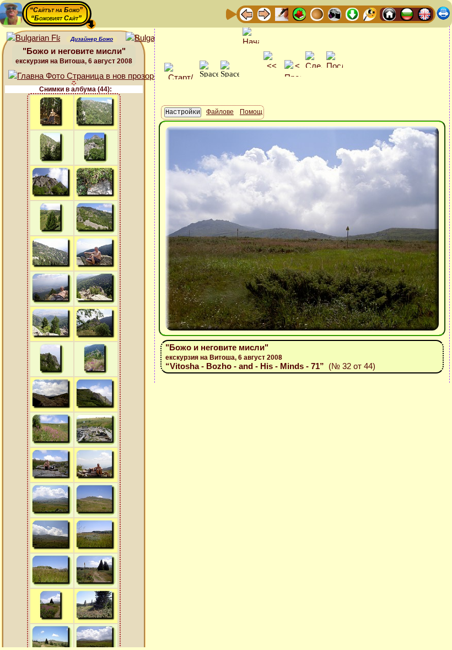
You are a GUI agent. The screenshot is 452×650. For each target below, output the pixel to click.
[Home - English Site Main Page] (424, 13)
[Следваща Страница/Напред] (264, 13)
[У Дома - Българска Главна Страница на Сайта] (406, 13)
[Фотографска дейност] (334, 13)
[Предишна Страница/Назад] (246, 13)
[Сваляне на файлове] (352, 13)
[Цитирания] (299, 13)
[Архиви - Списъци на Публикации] (281, 13)
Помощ (251, 112)
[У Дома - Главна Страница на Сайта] (389, 13)
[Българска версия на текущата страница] (152, 38)
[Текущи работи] (317, 13)
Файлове (220, 112)
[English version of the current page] (33, 38)
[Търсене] (369, 13)
